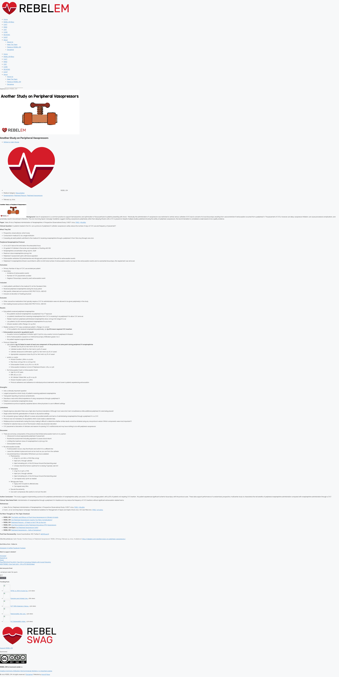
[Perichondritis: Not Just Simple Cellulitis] (7, 614)
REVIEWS (7, 35)
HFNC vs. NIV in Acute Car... (19, 591)
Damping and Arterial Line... (19, 598)
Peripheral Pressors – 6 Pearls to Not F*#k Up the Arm (28, 522)
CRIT (5, 30)
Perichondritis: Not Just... (18, 614)
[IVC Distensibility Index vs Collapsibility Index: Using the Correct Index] (7, 621)
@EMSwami (45, 534)
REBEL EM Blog (9, 22)
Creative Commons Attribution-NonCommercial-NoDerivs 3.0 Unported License (26, 671)
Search (2, 89)
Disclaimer (10, 50)
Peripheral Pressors (20, 195)
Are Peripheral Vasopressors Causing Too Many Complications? (31, 520)
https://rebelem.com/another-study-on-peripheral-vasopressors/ (104, 539)
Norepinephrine (8, 195)
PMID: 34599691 (97, 510)
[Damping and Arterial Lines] (7, 598)
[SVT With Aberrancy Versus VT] (7, 606)
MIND (5, 27)
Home (6, 19)
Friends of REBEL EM (14, 47)
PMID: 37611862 (80, 222)
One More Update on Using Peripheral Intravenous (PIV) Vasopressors (33, 525)
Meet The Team (12, 44)
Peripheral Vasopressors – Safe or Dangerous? (26, 530)
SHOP (6, 37)
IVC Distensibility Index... (18, 621)
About (6, 40)
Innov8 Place (45, 674)
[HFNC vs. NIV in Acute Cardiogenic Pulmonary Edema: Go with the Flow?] (7, 591)
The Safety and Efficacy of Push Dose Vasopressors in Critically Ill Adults (34, 517)
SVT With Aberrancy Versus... (20, 606)
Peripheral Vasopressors (35, 195)
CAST (5, 24)
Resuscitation (20, 193)
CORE (6, 32)
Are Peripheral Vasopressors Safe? (27, 527)
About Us (10, 42)
